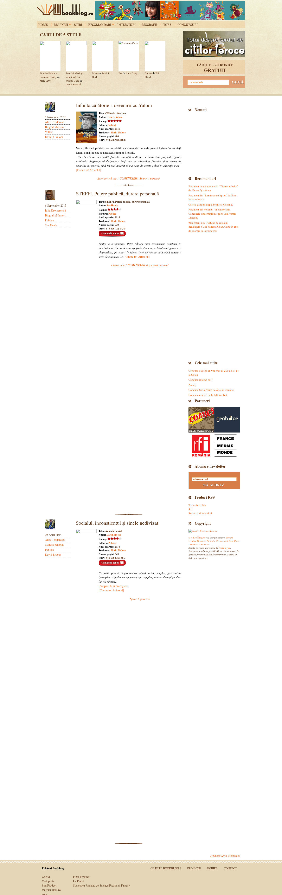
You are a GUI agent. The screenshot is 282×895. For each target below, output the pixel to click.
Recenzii (61, 25)
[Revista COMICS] (201, 420)
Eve (120, 73)
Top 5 (167, 25)
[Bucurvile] (170, 10)
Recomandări (99, 25)
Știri (78, 25)
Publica (49, 220)
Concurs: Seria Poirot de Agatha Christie (211, 390)
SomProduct (49, 885)
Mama (95, 73)
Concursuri (188, 25)
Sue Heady (51, 225)
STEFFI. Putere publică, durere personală (117, 193)
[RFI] (214, 445)
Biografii (149, 25)
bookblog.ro (66, 10)
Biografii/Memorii (55, 127)
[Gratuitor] (227, 420)
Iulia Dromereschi (55, 210)
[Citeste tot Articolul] (88, 170)
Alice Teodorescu (55, 122)
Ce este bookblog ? (165, 868)
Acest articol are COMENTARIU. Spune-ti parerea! (128, 178)
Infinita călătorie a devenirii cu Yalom (114, 105)
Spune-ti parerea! (140, 599)
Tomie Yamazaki (74, 84)
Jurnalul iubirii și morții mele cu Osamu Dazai (74, 76)
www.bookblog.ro (196, 537)
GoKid (46, 877)
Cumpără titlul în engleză (113, 586)
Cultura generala (54, 545)
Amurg (192, 385)
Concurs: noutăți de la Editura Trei (207, 395)
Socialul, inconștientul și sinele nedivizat (117, 522)
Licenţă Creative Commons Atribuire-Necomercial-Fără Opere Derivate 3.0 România (214, 541)
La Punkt (78, 881)
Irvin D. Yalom (54, 137)
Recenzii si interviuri (200, 513)
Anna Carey (131, 73)
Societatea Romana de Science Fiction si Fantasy (101, 885)
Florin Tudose (118, 132)
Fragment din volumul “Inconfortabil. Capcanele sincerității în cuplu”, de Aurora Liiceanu (212, 213)
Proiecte (194, 868)
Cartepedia (48, 881)
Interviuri (126, 25)
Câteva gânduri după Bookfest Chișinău (210, 204)
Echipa (212, 868)
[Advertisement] (214, 143)
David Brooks (53, 554)
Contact (230, 868)
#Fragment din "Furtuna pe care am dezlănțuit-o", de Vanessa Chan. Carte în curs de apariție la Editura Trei (213, 227)
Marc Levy (45, 80)
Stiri (190, 509)
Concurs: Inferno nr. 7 (200, 380)
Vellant (49, 132)
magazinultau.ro (51, 890)
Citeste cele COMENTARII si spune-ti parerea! (140, 265)
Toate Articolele (197, 505)
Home (43, 25)
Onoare (148, 73)
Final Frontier (81, 877)
